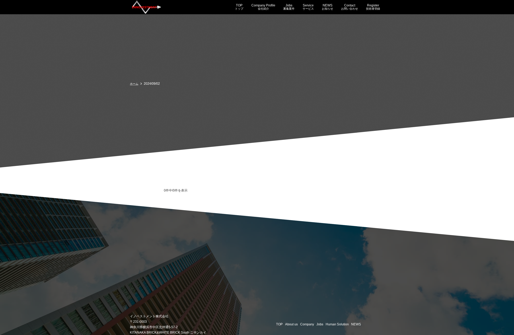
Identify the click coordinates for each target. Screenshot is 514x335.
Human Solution (337, 324)
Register (373, 7)
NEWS (327, 7)
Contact (349, 7)
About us (291, 324)
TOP (239, 7)
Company (307, 324)
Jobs (289, 7)
